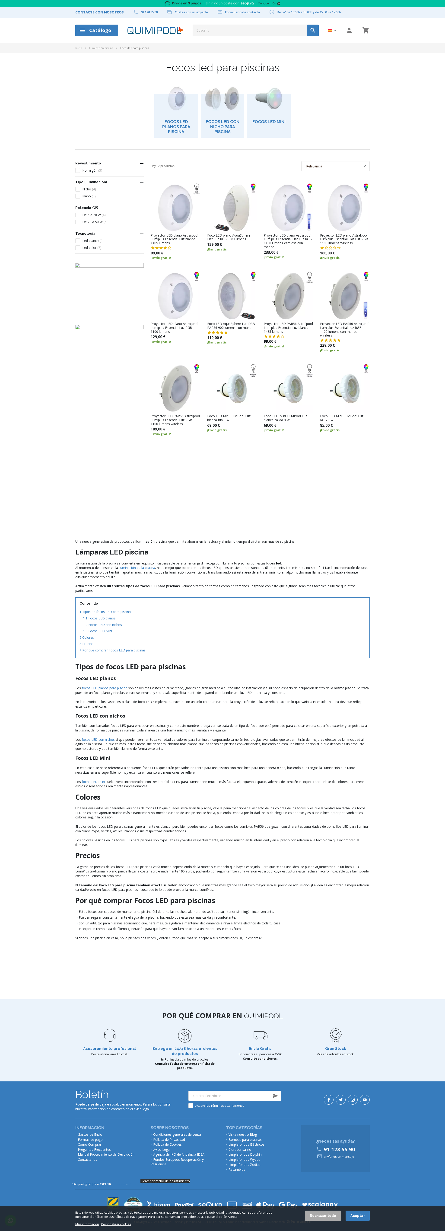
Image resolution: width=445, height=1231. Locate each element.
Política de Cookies (167, 1144)
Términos (134, 1184)
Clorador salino (240, 1149)
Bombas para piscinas (245, 1139)
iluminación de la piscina (137, 567)
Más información (87, 1224)
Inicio (78, 48)
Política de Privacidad (169, 1139)
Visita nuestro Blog (243, 1134)
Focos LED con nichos (102, 624)
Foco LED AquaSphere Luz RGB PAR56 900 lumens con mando (231, 326)
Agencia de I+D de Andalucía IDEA (178, 1154)
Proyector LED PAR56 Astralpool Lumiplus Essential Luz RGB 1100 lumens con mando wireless (344, 329)
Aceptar (357, 1216)
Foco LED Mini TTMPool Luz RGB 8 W (341, 418)
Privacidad (119, 1184)
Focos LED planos (99, 618)
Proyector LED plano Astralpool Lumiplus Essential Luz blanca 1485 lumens (174, 239)
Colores (86, 637)
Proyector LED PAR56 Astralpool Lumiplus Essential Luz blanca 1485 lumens (288, 327)
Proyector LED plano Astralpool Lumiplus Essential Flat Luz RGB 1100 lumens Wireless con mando (288, 241)
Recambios (237, 1169)
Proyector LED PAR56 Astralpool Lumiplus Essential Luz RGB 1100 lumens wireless (175, 420)
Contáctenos (87, 1159)
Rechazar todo (323, 1216)
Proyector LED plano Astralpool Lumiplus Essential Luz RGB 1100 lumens (174, 327)
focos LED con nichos (98, 739)
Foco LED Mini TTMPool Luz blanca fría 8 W (229, 418)
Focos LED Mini (97, 631)
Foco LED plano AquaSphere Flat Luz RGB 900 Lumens (228, 237)
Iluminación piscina (101, 48)
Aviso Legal (161, 1149)
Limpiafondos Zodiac (244, 1164)
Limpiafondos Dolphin (245, 1154)
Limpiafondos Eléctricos (246, 1144)
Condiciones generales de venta (177, 1134)
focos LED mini (93, 781)
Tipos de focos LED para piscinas (105, 611)
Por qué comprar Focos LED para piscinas (112, 650)
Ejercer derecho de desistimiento (165, 1181)
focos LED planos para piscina (104, 688)
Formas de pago (90, 1139)
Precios (86, 643)
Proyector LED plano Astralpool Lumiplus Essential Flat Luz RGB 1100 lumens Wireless (344, 239)
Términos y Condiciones (227, 1105)
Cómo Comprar (89, 1144)
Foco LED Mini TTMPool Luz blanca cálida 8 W (285, 418)
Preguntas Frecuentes (94, 1149)
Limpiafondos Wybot (244, 1159)
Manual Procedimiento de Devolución (106, 1154)
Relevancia (314, 166)
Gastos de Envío (90, 1134)
